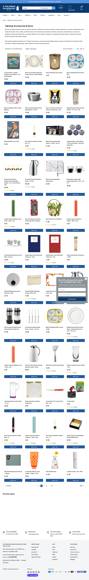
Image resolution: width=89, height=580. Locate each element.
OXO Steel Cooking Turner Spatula (55, 365)
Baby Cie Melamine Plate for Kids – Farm (76, 73)
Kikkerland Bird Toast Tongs (11, 141)
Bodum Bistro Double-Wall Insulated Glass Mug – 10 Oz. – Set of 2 (75, 181)
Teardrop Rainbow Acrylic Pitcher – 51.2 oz (13, 402)
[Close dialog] (86, 279)
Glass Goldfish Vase (51, 471)
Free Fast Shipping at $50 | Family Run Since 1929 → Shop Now (44, 1)
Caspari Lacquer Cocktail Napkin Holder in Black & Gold (75, 436)
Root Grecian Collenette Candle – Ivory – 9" (34, 142)
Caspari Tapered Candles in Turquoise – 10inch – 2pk (32, 436)
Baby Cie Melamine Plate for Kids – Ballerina (13, 108)
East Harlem (34, 554)
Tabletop (27, 15)
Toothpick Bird (70, 401)
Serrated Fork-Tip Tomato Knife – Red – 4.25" (54, 402)
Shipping (72, 559)
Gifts (19, 15)
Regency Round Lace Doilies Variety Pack (32, 402)
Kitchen (42, 15)
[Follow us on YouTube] (36, 572)
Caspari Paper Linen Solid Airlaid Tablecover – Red (54, 256)
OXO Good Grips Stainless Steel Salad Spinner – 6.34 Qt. (33, 108)
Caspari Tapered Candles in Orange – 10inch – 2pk (74, 219)
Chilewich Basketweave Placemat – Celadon (13, 472)
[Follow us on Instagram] (31, 572)
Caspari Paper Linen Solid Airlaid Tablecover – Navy (33, 256)
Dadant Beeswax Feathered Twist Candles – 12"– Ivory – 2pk (75, 108)
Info (59, 15)
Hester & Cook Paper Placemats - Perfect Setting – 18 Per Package (34, 73)
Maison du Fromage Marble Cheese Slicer (53, 180)
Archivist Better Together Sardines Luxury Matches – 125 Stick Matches (12, 74)
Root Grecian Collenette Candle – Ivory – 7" (54, 436)
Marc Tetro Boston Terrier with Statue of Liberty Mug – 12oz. (54, 108)
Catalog (5, 15)
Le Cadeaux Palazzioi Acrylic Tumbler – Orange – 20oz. (32, 472)
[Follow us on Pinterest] (33, 572)
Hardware (51, 15)
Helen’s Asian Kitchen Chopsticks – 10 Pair (75, 256)
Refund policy (74, 557)
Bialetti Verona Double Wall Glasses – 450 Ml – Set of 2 (53, 142)
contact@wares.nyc (33, 534)
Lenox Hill (34, 552)
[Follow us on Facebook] (28, 572)
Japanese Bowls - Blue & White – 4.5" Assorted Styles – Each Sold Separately (75, 143)
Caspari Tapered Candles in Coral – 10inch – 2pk (13, 366)
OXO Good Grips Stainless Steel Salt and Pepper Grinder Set (12, 328)
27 (52, 485)
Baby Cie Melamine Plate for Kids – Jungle (55, 328)
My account (71, 10)
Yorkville (33, 549)
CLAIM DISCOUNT (72, 299)
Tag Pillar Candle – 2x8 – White (75, 471)
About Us (72, 547)
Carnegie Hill (34, 547)
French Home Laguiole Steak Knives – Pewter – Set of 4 (32, 328)
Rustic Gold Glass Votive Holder (54, 72)
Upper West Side (36, 557)
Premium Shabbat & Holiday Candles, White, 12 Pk (32, 292)
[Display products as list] (83, 48)
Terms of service (74, 552)
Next (81, 485)
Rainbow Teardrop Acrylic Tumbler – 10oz (76, 366)
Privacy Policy (74, 554)
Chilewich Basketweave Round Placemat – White (12, 292)
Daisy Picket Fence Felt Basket (54, 219)
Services (66, 15)
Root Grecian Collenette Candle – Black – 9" (13, 436)
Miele (35, 15)
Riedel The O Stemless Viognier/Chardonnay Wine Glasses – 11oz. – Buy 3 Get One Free (12, 182)
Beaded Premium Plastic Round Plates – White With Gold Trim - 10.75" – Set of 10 (75, 329)
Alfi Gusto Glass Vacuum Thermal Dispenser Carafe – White (33, 366)
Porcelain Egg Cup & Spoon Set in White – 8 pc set (13, 256)
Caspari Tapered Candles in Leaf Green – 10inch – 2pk (12, 219)
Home (12, 15)
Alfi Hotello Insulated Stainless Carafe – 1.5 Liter (33, 180)
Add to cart (13, 83)
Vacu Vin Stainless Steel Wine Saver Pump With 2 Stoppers (33, 219)
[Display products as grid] (81, 48)
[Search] (53, 8)
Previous (8, 485)
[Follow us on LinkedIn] (39, 572)
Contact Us (73, 549)
